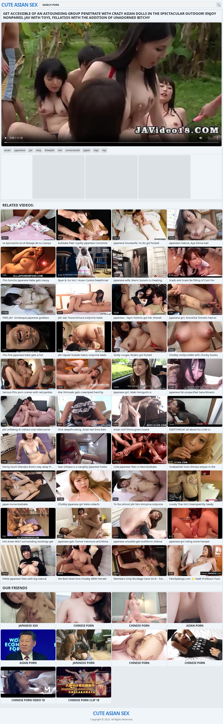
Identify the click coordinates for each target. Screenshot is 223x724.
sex (60, 150)
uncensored (73, 150)
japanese (19, 150)
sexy (38, 150)
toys (96, 150)
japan (86, 150)
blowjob (49, 150)
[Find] (218, 4)
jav (30, 150)
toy (104, 150)
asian (7, 150)
